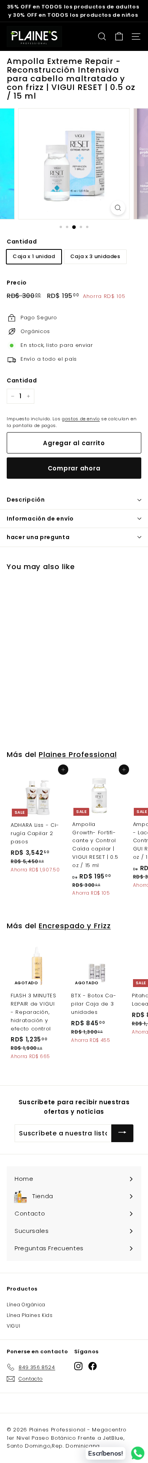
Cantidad (22, 241)
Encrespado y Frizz (75, 926)
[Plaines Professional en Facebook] (92, 1366)
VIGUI (13, 1326)
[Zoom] (118, 207)
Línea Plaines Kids (30, 1315)
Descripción (26, 500)
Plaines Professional (77, 754)
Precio (17, 283)
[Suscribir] (122, 1133)
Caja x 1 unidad (34, 256)
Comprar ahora (74, 468)
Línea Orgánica (26, 1304)
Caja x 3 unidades (95, 256)
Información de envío (40, 519)
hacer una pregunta (38, 537)
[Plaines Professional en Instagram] (78, 1366)
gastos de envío (81, 419)
